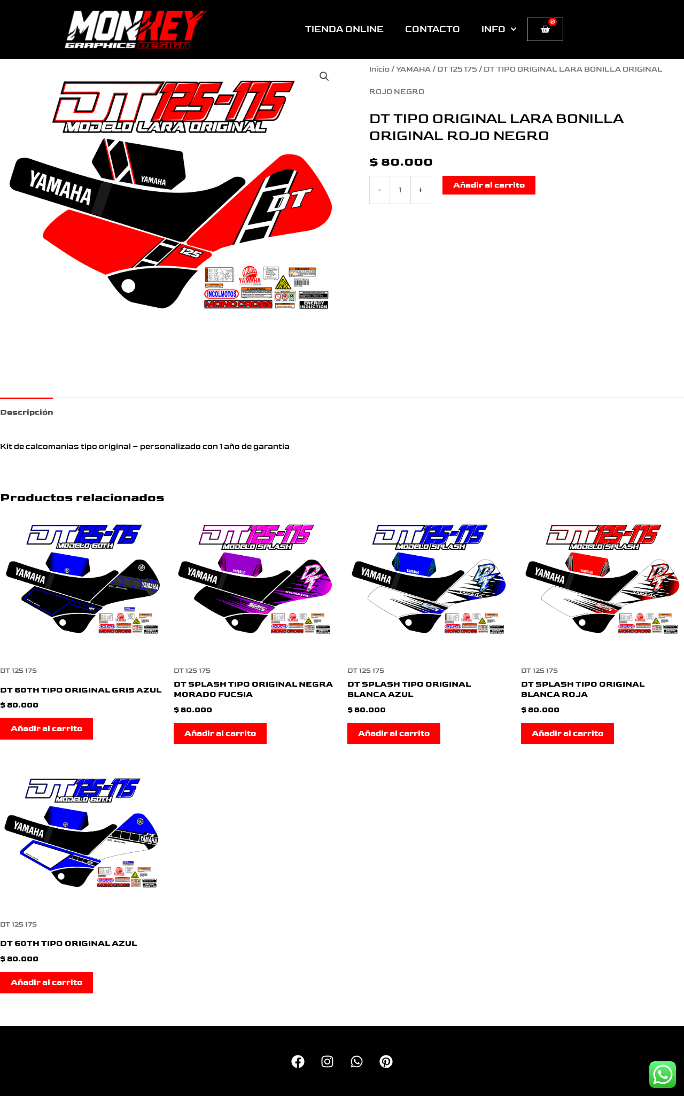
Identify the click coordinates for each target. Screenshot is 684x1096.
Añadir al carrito (489, 185)
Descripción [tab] (26, 412)
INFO (493, 29)
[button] (324, 76)
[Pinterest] (386, 1061)
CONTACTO (432, 29)
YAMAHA (413, 69)
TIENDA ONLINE (344, 29)
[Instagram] (327, 1061)
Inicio (379, 69)
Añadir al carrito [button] (46, 729)
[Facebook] (298, 1061)
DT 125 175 (457, 69)
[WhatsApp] (356, 1061)
